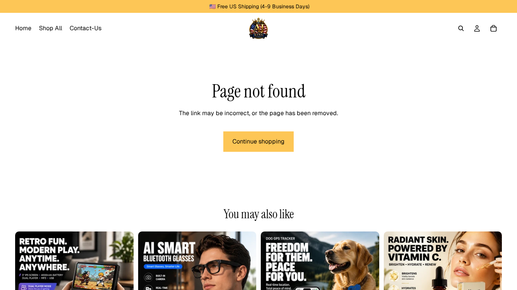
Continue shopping (258, 141)
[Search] (461, 28)
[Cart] (493, 28)
